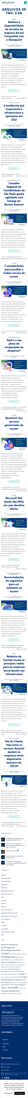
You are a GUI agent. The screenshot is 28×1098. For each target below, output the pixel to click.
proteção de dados (9, 977)
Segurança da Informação (15, 574)
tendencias (10, 176)
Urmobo (19, 993)
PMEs (16, 567)
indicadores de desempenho (14, 967)
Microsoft (5, 98)
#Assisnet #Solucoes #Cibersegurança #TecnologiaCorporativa (10, 947)
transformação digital (7, 993)
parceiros (3, 977)
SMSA (3, 922)
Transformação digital (8, 932)
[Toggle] (22, 1039)
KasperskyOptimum (7, 894)
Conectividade (5, 881)
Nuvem (14, 19)
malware (13, 971)
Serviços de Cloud (22, 489)
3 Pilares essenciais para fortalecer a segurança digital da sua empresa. (16, 863)
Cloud (7, 647)
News (14, 653)
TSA (2, 935)
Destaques (11, 180)
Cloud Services (9, 824)
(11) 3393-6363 (6, 1070)
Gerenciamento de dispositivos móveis (10, 965)
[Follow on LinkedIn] (6, 1078)
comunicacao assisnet (14, 46)
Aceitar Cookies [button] (20, 1093)
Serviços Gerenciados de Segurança (15, 984)
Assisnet (3, 875)
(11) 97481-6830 (6, 1067)
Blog (4, 1047)
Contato (5, 1050)
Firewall (19, 962)
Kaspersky (4, 887)
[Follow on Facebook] (2, 1078)
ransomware (17, 977)
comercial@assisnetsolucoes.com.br (11, 1064)
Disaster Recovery (13, 409)
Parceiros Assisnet (6, 910)
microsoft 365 (11, 567)
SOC (7, 988)
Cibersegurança (6, 878)
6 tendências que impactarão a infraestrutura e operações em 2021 (14, 112)
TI (19, 991)
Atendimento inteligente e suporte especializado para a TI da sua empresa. (15, 845)
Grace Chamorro (14, 211)
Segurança (20, 409)
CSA (2, 98)
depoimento (21, 959)
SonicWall (12, 987)
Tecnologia (16, 337)
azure (10, 954)
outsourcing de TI (13, 489)
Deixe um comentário (21, 98)
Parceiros (4, 906)
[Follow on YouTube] (8, 1078)
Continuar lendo (14, 90)
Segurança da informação (9, 916)
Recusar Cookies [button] (8, 1093)
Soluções (4, 925)
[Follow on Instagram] (4, 1078)
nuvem (10, 98)
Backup (3, 258)
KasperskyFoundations (8, 891)
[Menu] (25, 2)
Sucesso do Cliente (9, 826)
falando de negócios (8, 962)
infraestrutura (4, 969)
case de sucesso (9, 258)
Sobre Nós (6, 1043)
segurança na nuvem (16, 647)
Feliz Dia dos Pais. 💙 (12, 851)
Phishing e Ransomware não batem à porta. (14, 857)
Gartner (10, 732)
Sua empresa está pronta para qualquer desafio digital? (15, 839)
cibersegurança (8, 957)
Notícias (12, 102)
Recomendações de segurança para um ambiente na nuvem (14, 584)
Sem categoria (5, 919)
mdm (17, 971)
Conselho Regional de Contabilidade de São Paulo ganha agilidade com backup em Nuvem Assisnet (14, 194)
